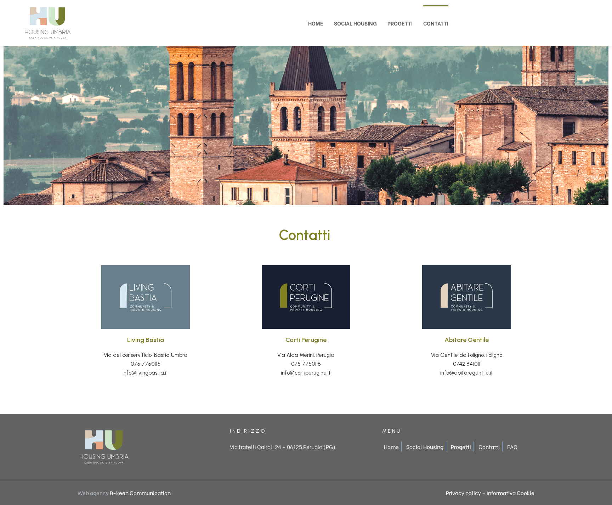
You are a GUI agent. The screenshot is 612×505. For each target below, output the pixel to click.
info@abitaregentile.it (466, 373)
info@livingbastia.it (145, 373)
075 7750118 (306, 364)
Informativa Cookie (510, 492)
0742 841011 (466, 364)
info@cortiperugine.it (306, 373)
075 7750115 (145, 364)
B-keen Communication (140, 492)
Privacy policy (463, 492)
